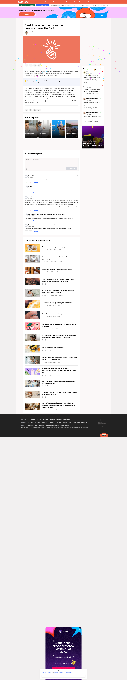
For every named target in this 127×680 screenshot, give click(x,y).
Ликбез (54, 271)
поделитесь (67, 81)
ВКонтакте (37, 422)
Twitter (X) (45, 422)
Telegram (30, 422)
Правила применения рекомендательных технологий (35, 427)
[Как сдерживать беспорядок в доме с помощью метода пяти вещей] (51, 383)
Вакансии (59, 419)
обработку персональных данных (63, 672)
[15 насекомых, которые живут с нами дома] (51, 304)
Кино (53, 284)
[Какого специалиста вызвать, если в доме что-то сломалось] (51, 326)
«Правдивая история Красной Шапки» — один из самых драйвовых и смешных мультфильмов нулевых (93, 107)
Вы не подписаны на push (80, 422)
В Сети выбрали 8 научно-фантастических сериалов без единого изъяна (93, 81)
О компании (66, 419)
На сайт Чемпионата (63, 663)
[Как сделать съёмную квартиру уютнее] (51, 248)
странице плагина (58, 101)
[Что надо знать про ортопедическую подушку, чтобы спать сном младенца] (51, 292)
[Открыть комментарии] (45, 249)
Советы (54, 249)
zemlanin (31, 31)
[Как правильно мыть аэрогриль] (51, 348)
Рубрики (39, 419)
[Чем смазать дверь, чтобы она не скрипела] (51, 270)
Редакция (52, 419)
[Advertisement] (51, 144)
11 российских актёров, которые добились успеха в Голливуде (91, 94)
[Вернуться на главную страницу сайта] (23, 2)
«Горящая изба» (53, 261)
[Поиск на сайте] (100, 2)
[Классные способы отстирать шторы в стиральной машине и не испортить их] (51, 359)
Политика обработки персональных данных (57, 425)
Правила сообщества (57, 427)
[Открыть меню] (77, 176)
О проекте (32, 419)
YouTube (58, 422)
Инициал (65, 422)
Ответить (35, 182)
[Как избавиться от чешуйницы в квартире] (51, 315)
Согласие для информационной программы (53, 430)
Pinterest (52, 422)
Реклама (45, 419)
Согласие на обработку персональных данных (76, 427)
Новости (59, 284)
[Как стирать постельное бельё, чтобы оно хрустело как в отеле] (51, 259)
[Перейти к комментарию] (93, 77)
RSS (70, 422)
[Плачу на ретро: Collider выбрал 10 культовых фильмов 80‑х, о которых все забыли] (51, 281)
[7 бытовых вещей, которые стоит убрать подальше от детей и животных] (51, 394)
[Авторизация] (107, 2)
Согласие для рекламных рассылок (30, 430)
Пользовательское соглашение (35, 425)
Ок (63, 676)
